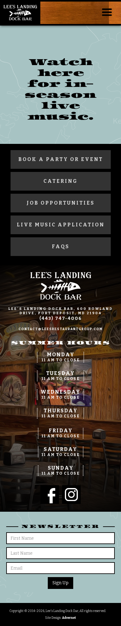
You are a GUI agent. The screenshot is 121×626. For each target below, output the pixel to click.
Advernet (69, 618)
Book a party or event (60, 159)
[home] (20, 13)
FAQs (60, 246)
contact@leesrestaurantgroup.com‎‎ (61, 329)
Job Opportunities (61, 203)
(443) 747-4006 (60, 318)
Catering (60, 181)
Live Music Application (61, 225)
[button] (107, 12)
